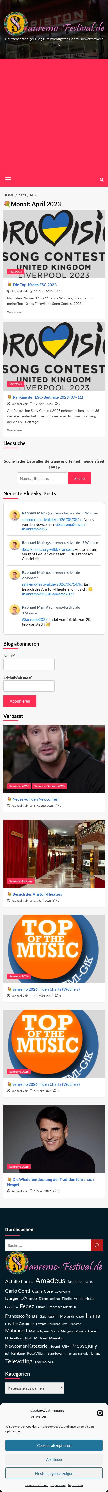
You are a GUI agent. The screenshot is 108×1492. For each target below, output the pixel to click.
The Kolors (43, 1361)
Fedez (27, 1306)
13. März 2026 (43, 996)
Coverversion (63, 1291)
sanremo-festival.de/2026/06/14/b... (52, 584)
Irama (93, 1315)
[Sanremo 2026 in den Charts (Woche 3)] (54, 949)
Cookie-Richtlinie (36, 1485)
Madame (75, 1324)
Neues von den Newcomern (36, 799)
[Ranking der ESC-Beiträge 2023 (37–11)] (54, 356)
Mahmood (16, 1330)
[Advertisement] (54, 115)
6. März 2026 (42, 1091)
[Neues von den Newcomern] (54, 759)
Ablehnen (54, 1459)
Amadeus (50, 1280)
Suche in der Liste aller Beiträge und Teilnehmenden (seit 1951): (54, 464)
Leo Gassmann (23, 1324)
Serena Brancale (78, 1353)
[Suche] (97, 1245)
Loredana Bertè (57, 1323)
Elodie (67, 1298)
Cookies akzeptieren (54, 1445)
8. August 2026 (44, 805)
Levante (41, 1324)
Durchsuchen (19, 1229)
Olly (65, 1346)
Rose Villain (36, 1353)
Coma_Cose (42, 1290)
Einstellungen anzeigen (54, 1473)
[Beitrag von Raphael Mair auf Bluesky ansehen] (54, 615)
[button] (100, 1413)
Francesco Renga (21, 1316)
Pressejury (84, 1345)
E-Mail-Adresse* (17, 677)
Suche (79, 478)
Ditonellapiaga (49, 1299)
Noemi (54, 1346)
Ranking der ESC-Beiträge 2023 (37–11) (48, 397)
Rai (7, 1353)
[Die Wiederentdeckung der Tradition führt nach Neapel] (54, 1139)
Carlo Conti (17, 1290)
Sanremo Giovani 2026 (49, 786)
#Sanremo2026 (35, 594)
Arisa (88, 1282)
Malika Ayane (39, 1331)
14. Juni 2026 (43, 900)
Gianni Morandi (61, 1316)
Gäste (80, 1316)
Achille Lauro (19, 1281)
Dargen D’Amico (21, 1298)
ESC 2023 (15, 272)
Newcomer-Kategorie (26, 1346)
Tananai (95, 1353)
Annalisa (74, 1281)
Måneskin (56, 1338)
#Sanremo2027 (35, 529)
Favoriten (11, 1307)
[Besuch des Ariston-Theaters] (54, 854)
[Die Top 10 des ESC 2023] (54, 244)
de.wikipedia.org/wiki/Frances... (48, 549)
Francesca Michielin (62, 1307)
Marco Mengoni (62, 1331)
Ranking (18, 1353)
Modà (28, 1338)
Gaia (43, 1316)
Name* (9, 655)
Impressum (58, 1485)
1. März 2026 (42, 1191)
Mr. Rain (40, 1338)
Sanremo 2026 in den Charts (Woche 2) (46, 1084)
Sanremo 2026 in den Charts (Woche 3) (46, 989)
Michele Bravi (14, 1338)
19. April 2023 (43, 404)
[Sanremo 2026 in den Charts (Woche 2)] (54, 1044)
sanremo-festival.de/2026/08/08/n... (52, 519)
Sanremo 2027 (19, 786)
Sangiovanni (57, 1353)
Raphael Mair (19, 291)
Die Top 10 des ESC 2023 (35, 284)
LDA (8, 1324)
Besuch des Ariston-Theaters (37, 894)
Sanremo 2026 (19, 976)
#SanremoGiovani (71, 524)
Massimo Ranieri (86, 1331)
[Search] (102, 179)
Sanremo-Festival (20, 881)
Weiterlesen (15, 312)
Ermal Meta (84, 1298)
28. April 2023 (43, 291)
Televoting (18, 1361)
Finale (41, 1307)
